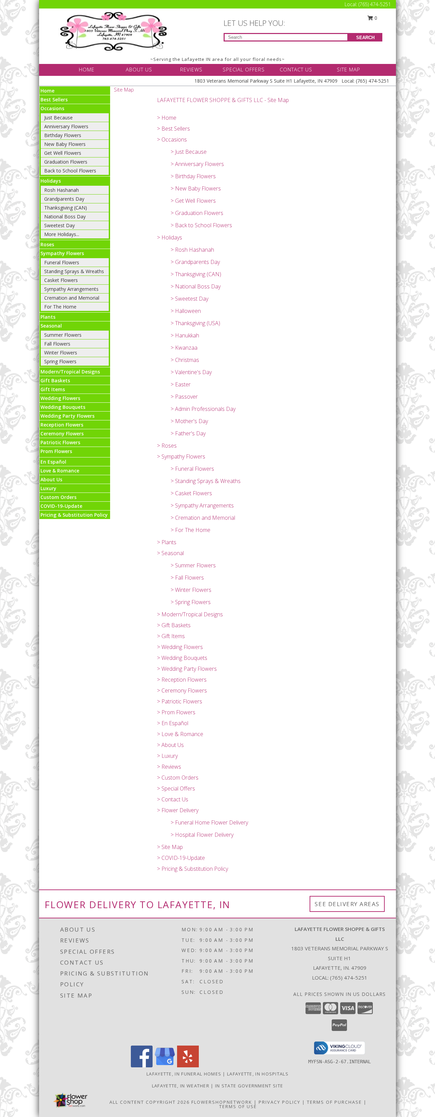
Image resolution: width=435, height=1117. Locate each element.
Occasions (52, 108)
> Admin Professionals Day (203, 409)
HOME (86, 69)
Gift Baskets (55, 380)
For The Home (60, 306)
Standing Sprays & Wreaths (74, 271)
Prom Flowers (56, 451)
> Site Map (170, 847)
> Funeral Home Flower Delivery (209, 822)
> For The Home (190, 530)
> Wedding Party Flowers (187, 668)
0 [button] (375, 18)
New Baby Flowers (65, 144)
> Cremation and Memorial (203, 517)
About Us (51, 479)
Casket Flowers (61, 280)
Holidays (50, 181)
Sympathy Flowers (62, 253)
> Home (166, 117)
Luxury (48, 488)
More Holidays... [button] (61, 234)
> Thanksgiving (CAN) (196, 274)
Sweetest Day (59, 225)
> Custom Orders (177, 777)
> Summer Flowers (193, 565)
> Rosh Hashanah (192, 249)
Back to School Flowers (70, 170)
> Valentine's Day (191, 372)
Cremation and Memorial (71, 298)
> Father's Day (188, 433)
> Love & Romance (180, 734)
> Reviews (169, 766)
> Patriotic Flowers (179, 701)
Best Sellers (54, 99)
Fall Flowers (57, 343)
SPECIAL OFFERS (244, 69)
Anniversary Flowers (66, 126)
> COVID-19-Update (181, 858)
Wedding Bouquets (62, 407)
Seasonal (51, 325)
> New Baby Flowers (196, 188)
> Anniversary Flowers (197, 164)
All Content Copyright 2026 (149, 1102)
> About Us (170, 745)
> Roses (167, 445)
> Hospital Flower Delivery (202, 834)
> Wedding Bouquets (182, 658)
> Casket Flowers (191, 493)
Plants (47, 317)
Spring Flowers (60, 361)
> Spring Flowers (191, 602)
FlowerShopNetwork (221, 1102)
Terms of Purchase (334, 1102)
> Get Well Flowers (193, 200)
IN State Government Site (249, 1086)
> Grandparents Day (195, 262)
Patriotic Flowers (60, 442)
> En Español (172, 723)
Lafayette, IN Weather (180, 1086)
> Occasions (172, 139)
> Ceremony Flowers (182, 690)
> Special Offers (176, 788)
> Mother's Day (189, 421)
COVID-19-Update (61, 506)
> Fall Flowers (187, 577)
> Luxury (167, 756)
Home (47, 90)
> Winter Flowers (191, 590)
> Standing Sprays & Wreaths (206, 481)
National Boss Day (65, 216)
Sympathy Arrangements (71, 289)
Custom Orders (58, 497)
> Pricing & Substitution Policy (192, 868)
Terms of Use (238, 1106)
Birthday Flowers (62, 135)
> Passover (184, 396)
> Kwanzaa (184, 347)
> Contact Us (172, 799)
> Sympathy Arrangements (202, 505)
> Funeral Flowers (192, 468)
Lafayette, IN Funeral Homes (183, 1074)
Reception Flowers (61, 424)
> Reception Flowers (182, 679)
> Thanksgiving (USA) (195, 323)
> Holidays (169, 237)
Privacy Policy (279, 1102)
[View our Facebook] (142, 1065)
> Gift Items (171, 636)
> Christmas (185, 360)
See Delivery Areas (347, 904)
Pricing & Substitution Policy (74, 515)
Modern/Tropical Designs (70, 371)
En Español (53, 462)
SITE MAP (348, 69)
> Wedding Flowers (180, 647)
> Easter (181, 384)
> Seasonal (170, 553)
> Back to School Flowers (201, 225)
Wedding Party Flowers (67, 416)
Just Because (58, 117)
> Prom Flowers (176, 712)
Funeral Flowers (61, 262)
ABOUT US (139, 69)
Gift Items (52, 389)
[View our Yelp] (188, 1065)
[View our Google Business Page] (165, 1065)
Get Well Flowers (62, 153)
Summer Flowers (63, 335)
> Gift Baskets (174, 625)
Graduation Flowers (65, 162)
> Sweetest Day (189, 298)
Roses (47, 244)
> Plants (166, 542)
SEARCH (365, 37)
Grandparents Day (64, 199)
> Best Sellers (173, 128)
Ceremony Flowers (62, 433)
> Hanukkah (185, 335)
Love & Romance (59, 470)
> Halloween (186, 311)
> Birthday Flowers (193, 176)
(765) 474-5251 (375, 4)
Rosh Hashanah (61, 190)
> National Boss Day (196, 286)
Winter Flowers (60, 352)
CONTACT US (296, 69)
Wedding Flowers (60, 398)
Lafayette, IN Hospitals (258, 1074)
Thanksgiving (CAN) (65, 207)
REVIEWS (191, 69)
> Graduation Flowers (197, 213)
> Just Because (189, 151)
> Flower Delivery (177, 810)
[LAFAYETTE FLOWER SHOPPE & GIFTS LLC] (115, 31)
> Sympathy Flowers (181, 456)
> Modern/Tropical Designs (190, 614)
